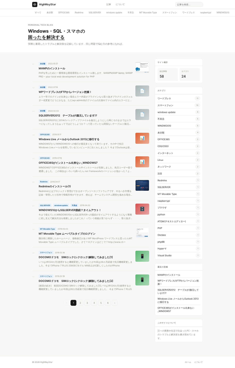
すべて (38, 12)
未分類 (50, 12)
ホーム (188, 362)
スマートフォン (169, 12)
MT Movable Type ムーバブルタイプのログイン (67, 233)
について (120, 4)
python (161, 214)
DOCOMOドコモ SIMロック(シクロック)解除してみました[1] (76, 257)
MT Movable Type (148, 12)
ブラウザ (162, 207)
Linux (160, 160)
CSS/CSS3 (163, 146)
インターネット (165, 153)
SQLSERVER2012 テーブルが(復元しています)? (68, 115)
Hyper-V (162, 248)
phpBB (161, 241)
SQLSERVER (95, 12)
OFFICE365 (63, 12)
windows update (114, 12)
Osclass (162, 235)
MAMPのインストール (52, 68)
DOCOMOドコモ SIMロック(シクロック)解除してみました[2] (76, 281)
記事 (108, 4)
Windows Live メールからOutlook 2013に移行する (69, 139)
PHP (160, 228)
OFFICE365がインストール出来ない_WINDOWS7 (68, 162)
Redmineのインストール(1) (55, 186)
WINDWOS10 (223, 12)
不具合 (131, 12)
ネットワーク (164, 166)
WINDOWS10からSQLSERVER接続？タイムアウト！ (70, 210)
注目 (160, 173)
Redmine (79, 12)
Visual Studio (165, 255)
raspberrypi (205, 12)
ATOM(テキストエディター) (172, 221)
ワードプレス (188, 12)
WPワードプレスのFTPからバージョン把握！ (65, 92)
